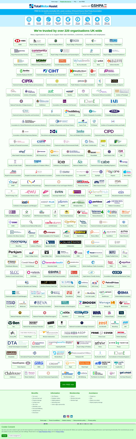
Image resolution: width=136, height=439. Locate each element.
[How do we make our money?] (77, 26)
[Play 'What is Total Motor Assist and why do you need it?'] (107, 26)
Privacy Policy (60, 431)
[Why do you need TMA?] (58, 26)
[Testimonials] (87, 26)
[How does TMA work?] (68, 26)
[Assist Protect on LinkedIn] (71, 416)
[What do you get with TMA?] (48, 26)
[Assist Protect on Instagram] (68, 416)
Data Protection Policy (45, 431)
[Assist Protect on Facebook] (64, 416)
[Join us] (29, 26)
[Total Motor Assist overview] (38, 26)
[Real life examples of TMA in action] (97, 26)
